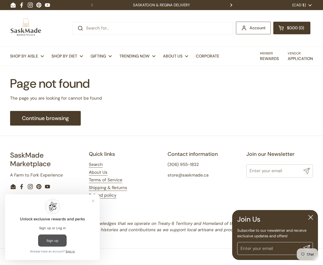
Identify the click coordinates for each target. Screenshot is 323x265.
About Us (98, 172)
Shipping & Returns (108, 187)
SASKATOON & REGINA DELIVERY (161, 5)
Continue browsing (45, 118)
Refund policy (102, 195)
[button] (291, 28)
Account (257, 28)
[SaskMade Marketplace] (26, 28)
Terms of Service (105, 180)
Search (96, 164)
